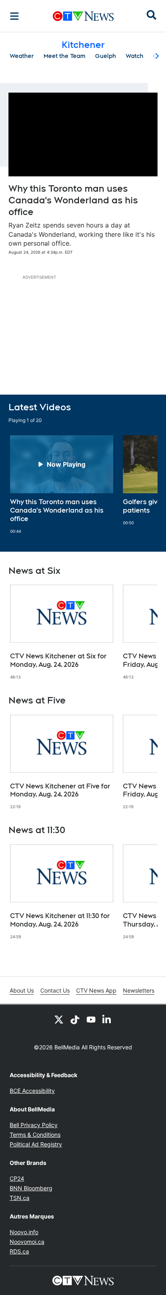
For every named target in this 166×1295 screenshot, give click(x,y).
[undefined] (61, 484)
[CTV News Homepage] (83, 16)
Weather (22, 56)
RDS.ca (19, 1251)
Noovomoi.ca (27, 1241)
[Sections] (14, 16)
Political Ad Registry (36, 1144)
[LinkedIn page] (107, 1019)
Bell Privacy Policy (34, 1124)
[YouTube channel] (91, 1019)
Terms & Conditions (35, 1134)
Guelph (105, 56)
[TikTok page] (75, 1019)
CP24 (17, 1178)
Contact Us (55, 990)
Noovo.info (24, 1232)
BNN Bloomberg (31, 1188)
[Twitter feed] (59, 1019)
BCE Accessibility (32, 1090)
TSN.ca (19, 1197)
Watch (134, 56)
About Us (22, 990)
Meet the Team (64, 56)
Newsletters (138, 990)
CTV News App (96, 990)
